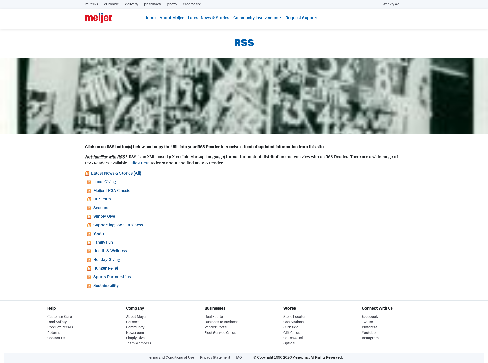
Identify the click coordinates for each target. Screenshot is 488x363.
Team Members (138, 343)
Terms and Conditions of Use (171, 357)
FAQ (239, 357)
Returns (53, 332)
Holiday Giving (106, 260)
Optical (289, 343)
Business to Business (221, 322)
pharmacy (152, 4)
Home (150, 18)
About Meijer (172, 18)
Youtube (369, 332)
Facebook (370, 316)
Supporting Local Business (118, 225)
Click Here (140, 163)
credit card (192, 4)
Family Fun (103, 242)
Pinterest (369, 327)
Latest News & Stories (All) (116, 173)
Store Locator (294, 316)
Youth (98, 234)
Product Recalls (60, 327)
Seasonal (102, 208)
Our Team (102, 199)
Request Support (302, 18)
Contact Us (56, 338)
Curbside (290, 327)
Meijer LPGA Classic (111, 191)
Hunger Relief (105, 268)
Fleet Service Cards (220, 332)
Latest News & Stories (208, 18)
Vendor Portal (216, 327)
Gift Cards (291, 332)
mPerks (91, 4)
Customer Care (59, 316)
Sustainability (106, 286)
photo (172, 4)
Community (135, 327)
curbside (111, 4)
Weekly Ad (391, 4)
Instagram (370, 338)
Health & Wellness (110, 251)
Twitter (367, 322)
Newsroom (135, 332)
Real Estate (214, 316)
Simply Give (104, 216)
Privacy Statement (215, 357)
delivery (131, 4)
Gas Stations (293, 322)
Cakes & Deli (293, 338)
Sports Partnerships (112, 277)
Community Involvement (256, 18)
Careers (132, 322)
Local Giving (104, 182)
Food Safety (57, 322)
